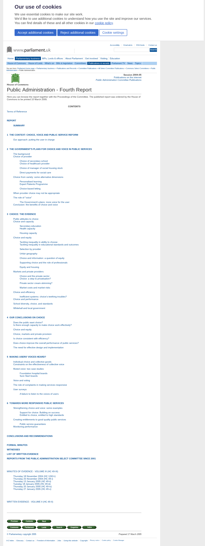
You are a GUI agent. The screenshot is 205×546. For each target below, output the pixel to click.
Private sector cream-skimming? (36, 283)
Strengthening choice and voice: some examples (37, 408)
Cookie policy (106, 540)
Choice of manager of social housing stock (41, 168)
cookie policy (104, 23)
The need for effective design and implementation (38, 347)
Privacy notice (94, 540)
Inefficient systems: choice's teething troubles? (43, 296)
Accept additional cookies (35, 32)
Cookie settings (113, 32)
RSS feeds (140, 45)
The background (21, 154)
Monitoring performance (25, 426)
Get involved (91, 58)
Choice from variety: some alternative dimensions (38, 177)
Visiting (103, 58)
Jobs (59, 541)
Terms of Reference (17, 111)
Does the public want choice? (28, 322)
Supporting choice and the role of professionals (43, 262)
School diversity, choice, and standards (33, 303)
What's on (49, 63)
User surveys (20, 389)
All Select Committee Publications (111, 68)
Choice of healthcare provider (35, 163)
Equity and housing (29, 267)
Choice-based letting (30, 188)
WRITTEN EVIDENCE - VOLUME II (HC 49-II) (30, 501)
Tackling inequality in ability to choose (38, 242)
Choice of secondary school (34, 161)
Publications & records (98, 63)
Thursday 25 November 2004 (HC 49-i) (33, 478)
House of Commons (17, 63)
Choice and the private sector (34, 276)
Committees (80, 63)
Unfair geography (28, 253)
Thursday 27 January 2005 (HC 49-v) (32, 489)
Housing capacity (28, 233)
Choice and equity (22, 237)
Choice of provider (22, 156)
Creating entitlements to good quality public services (39, 419)
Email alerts (127, 45)
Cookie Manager (118, 540)
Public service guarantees (33, 424)
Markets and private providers (28, 271)
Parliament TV (118, 63)
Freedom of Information (46, 541)
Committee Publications (87, 68)
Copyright (84, 541)
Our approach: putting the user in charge (34, 139)
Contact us (152, 45)
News (130, 63)
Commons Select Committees (137, 68)
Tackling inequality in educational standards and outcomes (49, 244)
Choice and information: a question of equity (42, 258)
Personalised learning (31, 181)
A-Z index (10, 541)
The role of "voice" (22, 197)
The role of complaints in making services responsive (40, 385)
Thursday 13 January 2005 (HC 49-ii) (32, 481)
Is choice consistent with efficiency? (31, 338)
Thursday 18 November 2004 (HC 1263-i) (34, 476)
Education (115, 58)
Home (11, 58)
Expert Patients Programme (34, 184)
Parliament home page (26, 68)
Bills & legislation (64, 63)
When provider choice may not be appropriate (36, 193)
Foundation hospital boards (33, 373)
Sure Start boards (29, 376)
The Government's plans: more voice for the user (45, 202)
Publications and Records (67, 68)
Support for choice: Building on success (40, 412)
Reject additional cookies (77, 32)
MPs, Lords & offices (52, 58)
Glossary (20, 541)
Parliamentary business (28, 58)
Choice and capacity (23, 221)
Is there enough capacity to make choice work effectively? (42, 325)
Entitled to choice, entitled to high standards (42, 415)
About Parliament (74, 58)
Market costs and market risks (35, 287)
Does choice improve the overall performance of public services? (46, 343)
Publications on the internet (127, 77)
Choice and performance (25, 299)
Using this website (71, 541)
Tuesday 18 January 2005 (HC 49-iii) (32, 484)
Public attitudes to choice (25, 219)
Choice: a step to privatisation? (35, 278)
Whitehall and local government (29, 308)
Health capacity (27, 228)
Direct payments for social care (35, 172)
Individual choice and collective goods (32, 361)
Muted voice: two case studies (28, 369)
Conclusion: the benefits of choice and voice (35, 204)
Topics (138, 63)
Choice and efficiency (24, 292)
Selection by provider (30, 249)
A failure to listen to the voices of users (39, 394)
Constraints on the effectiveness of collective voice (38, 364)
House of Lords (35, 63)
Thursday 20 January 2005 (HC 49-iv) (32, 486)
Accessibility (115, 45)
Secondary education (30, 226)
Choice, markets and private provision (32, 334)
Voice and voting (21, 380)
